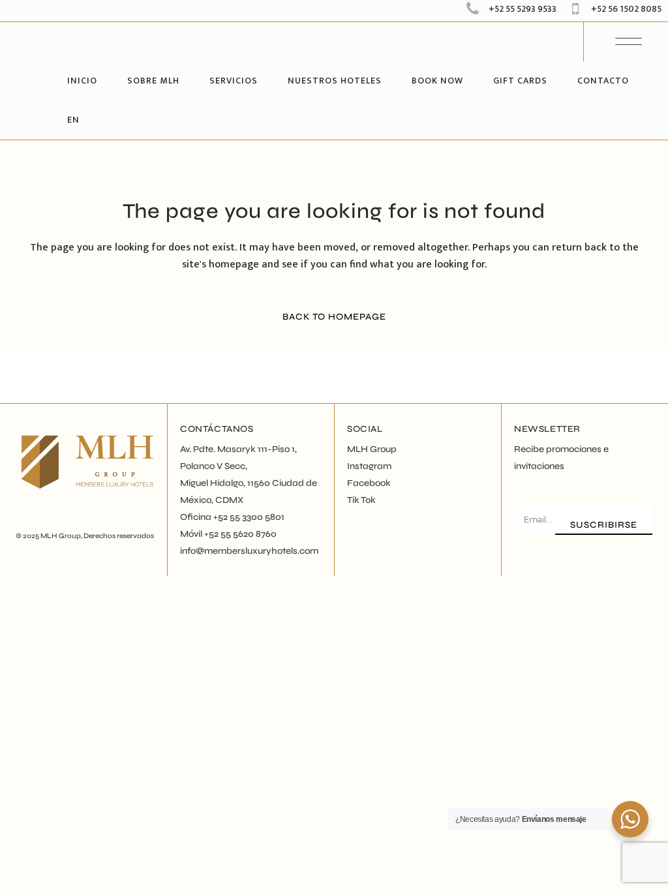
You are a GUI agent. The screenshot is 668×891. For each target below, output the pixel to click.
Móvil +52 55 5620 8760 (228, 533)
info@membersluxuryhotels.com (249, 550)
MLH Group (60, 536)
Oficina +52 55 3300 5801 (232, 516)
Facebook (369, 483)
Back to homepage (334, 316)
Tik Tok (361, 500)
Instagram (369, 466)
